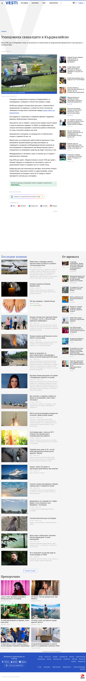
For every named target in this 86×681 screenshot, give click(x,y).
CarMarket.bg (41, 659)
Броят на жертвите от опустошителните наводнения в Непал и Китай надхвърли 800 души (43, 355)
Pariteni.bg (82, 659)
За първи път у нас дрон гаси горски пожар (76, 288)
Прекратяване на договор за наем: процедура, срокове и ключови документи (74, 99)
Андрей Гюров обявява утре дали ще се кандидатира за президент (75, 59)
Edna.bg (73, 661)
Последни (24, 3)
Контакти (82, 669)
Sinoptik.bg (66, 659)
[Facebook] (85, 671)
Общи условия (56, 667)
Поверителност (67, 667)
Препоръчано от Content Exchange (51, 651)
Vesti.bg (11, 2)
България (35, 3)
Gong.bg (55, 656)
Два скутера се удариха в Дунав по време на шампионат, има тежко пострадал (43, 398)
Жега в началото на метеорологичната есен (76, 298)
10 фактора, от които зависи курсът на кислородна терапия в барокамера (15, 645)
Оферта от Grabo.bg (34, 303)
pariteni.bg (69, 104)
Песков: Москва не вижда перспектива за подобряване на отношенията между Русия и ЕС (75, 134)
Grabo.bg (74, 659)
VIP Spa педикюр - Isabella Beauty (42, 301)
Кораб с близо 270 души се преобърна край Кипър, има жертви (44, 468)
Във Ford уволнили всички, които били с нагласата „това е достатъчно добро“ (74, 111)
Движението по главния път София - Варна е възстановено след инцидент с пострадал (44, 503)
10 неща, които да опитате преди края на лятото (44, 621)
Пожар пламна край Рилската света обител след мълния (43, 337)
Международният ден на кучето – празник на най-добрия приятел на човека (77, 278)
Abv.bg (41, 656)
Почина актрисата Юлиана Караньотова (40, 285)
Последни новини (14, 256)
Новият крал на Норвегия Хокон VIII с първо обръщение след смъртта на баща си (75, 146)
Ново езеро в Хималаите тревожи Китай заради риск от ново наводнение (43, 537)
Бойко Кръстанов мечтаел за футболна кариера (77, 319)
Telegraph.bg (81, 661)
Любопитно (53, 3)
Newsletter (23, 206)
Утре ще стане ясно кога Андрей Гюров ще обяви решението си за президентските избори (77, 364)
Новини (3, 31)
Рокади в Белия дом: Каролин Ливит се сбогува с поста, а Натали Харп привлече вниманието (43, 319)
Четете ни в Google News (16, 665)
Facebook (44, 206)
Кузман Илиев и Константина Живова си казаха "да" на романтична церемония (75, 90)
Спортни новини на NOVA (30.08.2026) (76, 339)
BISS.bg (49, 659)
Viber (14, 206)
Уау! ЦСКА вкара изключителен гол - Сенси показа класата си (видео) (77, 330)
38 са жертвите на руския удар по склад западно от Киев (43, 554)
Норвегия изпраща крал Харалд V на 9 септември (75, 78)
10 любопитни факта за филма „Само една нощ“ (15, 621)
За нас (39, 667)
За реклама (47, 667)
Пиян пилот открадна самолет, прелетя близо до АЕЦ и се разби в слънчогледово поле (43, 263)
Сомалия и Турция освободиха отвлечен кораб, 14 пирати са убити (74, 157)
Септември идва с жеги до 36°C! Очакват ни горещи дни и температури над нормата (42, 434)
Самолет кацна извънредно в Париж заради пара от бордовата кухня (44, 485)
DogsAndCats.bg (80, 656)
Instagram (54, 206)
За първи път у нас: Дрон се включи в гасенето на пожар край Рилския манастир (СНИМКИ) (77, 351)
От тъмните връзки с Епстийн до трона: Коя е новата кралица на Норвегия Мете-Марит (75, 122)
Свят (44, 3)
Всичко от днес (30, 571)
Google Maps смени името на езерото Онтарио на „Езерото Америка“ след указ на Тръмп (75, 70)
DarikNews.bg (63, 656)
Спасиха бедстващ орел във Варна (43, 518)
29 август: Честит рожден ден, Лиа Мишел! (44, 598)
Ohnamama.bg (57, 659)
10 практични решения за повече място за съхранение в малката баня (45, 645)
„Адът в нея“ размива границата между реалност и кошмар (13, 598)
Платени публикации (79, 667)
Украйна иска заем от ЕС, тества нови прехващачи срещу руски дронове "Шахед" (42, 451)
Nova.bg (71, 656)
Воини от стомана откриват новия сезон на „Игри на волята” (76, 309)
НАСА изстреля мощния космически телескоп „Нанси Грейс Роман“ (44, 414)
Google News (34, 206)
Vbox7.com (48, 656)
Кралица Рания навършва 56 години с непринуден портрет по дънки (44, 376)
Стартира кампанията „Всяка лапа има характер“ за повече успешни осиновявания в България (76, 265)
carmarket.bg (70, 115)
